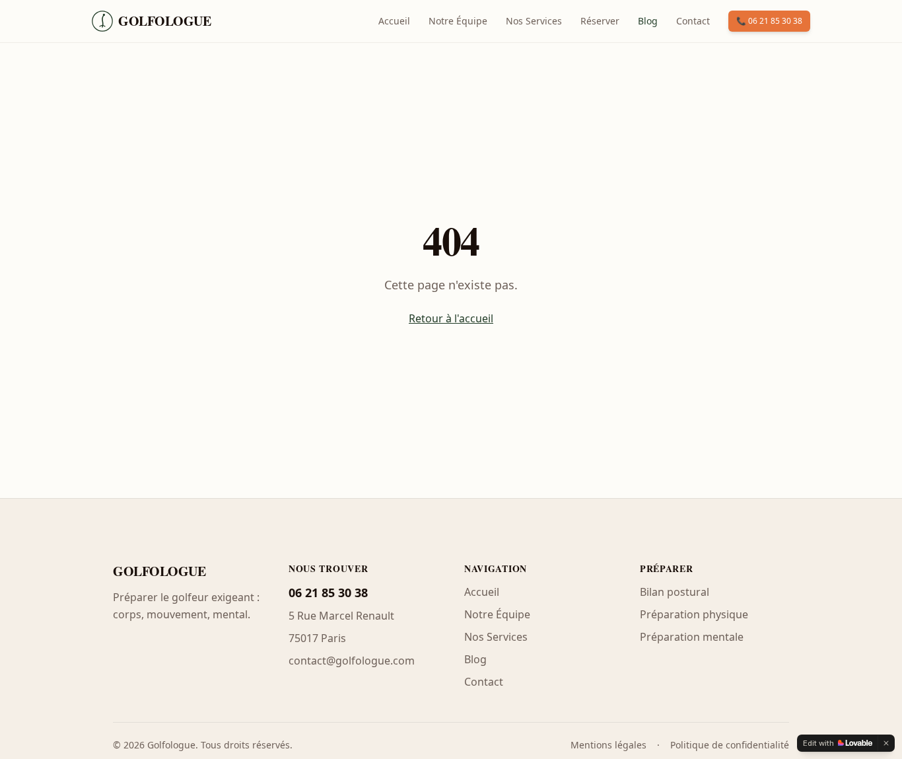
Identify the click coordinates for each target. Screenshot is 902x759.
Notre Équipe (458, 21)
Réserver (599, 21)
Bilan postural (674, 592)
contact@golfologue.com (352, 660)
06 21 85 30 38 (328, 592)
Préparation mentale (692, 637)
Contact (693, 21)
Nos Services (534, 21)
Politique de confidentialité (729, 745)
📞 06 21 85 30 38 (769, 20)
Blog (648, 21)
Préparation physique (694, 614)
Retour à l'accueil (451, 318)
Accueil (394, 21)
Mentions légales (608, 745)
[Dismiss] (886, 743)
